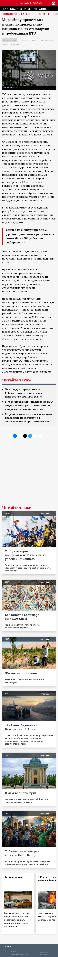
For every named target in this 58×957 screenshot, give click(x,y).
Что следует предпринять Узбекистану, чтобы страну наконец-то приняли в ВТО (23, 393)
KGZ (13, 9)
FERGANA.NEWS (29, 3)
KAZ (5, 9)
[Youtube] (40, 436)
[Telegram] (30, 436)
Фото (47, 14)
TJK (19, 9)
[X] (10, 436)
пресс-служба (43, 134)
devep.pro (43, 954)
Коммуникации (46, 40)
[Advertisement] (29, 473)
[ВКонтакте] (15, 436)
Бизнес (34, 40)
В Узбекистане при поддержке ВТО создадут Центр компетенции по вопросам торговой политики (29, 405)
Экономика (25, 40)
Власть (5, 45)
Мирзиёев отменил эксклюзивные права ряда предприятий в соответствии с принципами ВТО (29, 417)
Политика (14, 45)
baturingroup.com (17, 954)
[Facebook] (35, 436)
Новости (10, 14)
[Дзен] (25, 436)
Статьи (24, 14)
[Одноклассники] (20, 436)
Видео (36, 14)
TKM (27, 9)
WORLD (43, 9)
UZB (34, 9)
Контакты (7, 946)
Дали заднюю (13, 877)
